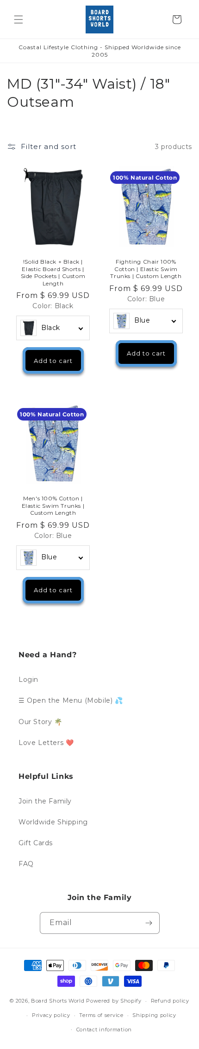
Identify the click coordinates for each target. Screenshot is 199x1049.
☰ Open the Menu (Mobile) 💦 (71, 700)
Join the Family (45, 801)
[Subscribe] (149, 923)
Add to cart (53, 360)
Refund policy (170, 1000)
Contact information (104, 1029)
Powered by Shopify (114, 1000)
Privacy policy (51, 1015)
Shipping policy (154, 1015)
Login (28, 679)
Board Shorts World (58, 1000)
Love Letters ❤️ (46, 742)
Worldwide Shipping (53, 822)
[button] (18, 19)
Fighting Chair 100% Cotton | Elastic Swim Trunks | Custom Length (145, 268)
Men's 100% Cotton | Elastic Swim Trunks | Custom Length (53, 505)
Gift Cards (36, 843)
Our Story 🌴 (40, 722)
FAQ (26, 864)
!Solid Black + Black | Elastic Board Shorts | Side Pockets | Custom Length (53, 272)
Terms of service (101, 1015)
